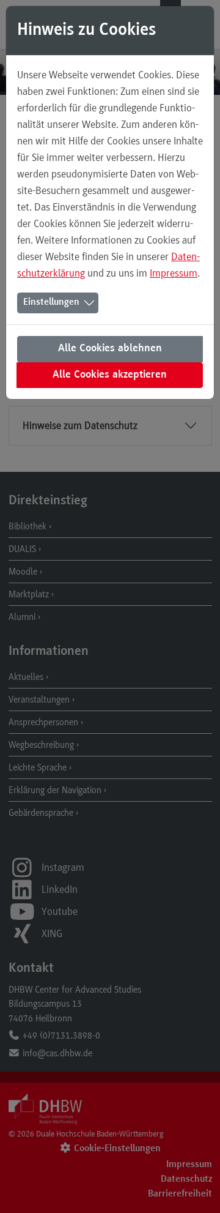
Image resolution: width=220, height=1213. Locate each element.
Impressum (173, 273)
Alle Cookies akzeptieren (110, 375)
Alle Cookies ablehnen (110, 348)
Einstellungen (51, 302)
